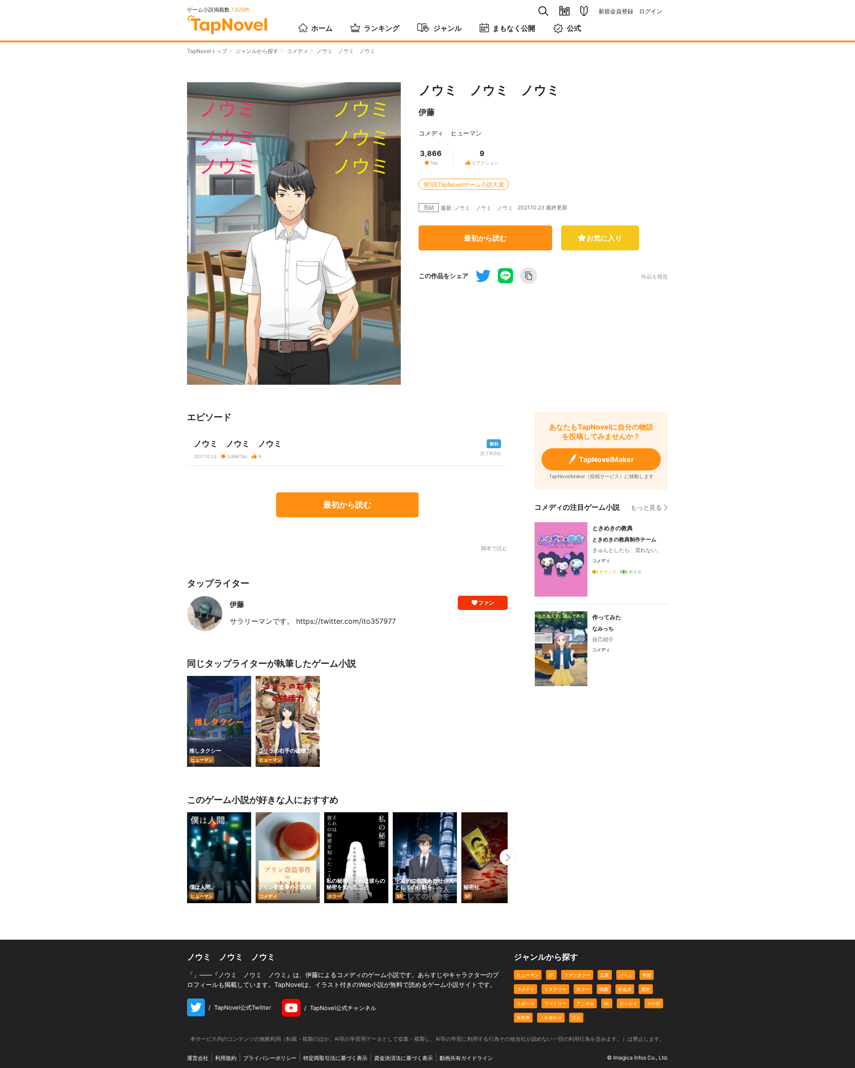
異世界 (523, 1017)
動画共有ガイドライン (466, 1058)
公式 (574, 28)
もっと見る (646, 507)
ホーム (322, 28)
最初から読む (485, 237)
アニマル (585, 1003)
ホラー (583, 989)
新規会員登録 (615, 11)
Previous (187, 857)
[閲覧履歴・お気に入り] (564, 11)
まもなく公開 (514, 28)
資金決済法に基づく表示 (403, 1058)
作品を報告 (654, 276)
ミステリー (555, 989)
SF (551, 975)
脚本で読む (494, 548)
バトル (625, 975)
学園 (646, 975)
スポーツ (525, 1003)
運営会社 (197, 1058)
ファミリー (555, 1003)
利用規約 (225, 1058)
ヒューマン (466, 133)
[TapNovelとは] (584, 11)
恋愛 (604, 975)
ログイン (650, 11)
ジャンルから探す (257, 51)
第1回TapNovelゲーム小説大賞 (463, 184)
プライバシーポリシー (270, 1058)
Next (508, 857)
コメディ (297, 51)
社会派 (624, 989)
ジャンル (447, 28)
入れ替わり (551, 1017)
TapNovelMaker (606, 459)
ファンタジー (577, 975)
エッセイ (628, 1003)
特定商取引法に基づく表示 (335, 1058)
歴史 (645, 989)
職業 (603, 989)
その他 (653, 1003)
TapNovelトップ (207, 51)
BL (607, 1003)
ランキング (381, 28)
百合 (576, 1017)
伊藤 (427, 112)
